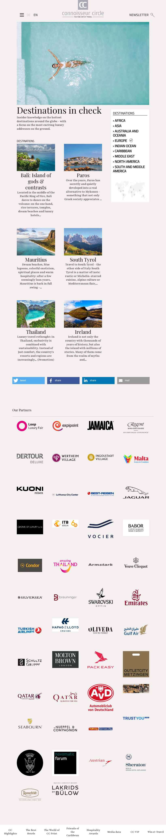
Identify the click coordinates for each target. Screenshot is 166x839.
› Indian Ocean (124, 146)
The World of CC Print (52, 831)
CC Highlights (10, 831)
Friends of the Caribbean (72, 832)
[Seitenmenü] (22, 14)
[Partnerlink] (30, 426)
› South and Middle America (129, 169)
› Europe (121, 140)
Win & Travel (156, 831)
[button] (28, 380)
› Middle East (124, 156)
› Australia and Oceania (125, 133)
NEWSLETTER (139, 14)
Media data (114, 831)
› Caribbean (122, 151)
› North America (126, 161)
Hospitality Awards (93, 831)
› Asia (117, 125)
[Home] (83, 10)
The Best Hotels (31, 831)
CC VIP (135, 831)
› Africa (119, 120)
